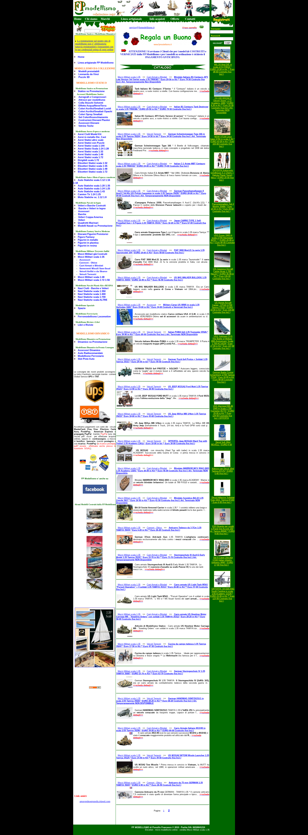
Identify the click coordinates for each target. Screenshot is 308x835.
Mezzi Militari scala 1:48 (91, 277)
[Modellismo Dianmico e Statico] (95, 493)
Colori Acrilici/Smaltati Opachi (95, 111)
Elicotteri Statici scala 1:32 (92, 163)
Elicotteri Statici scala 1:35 (92, 166)
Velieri (81, 220)
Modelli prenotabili (88, 71)
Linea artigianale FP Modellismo (96, 62)
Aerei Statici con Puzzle (91, 142)
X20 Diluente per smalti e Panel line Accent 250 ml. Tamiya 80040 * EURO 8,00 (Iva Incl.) (222, 530)
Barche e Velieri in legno (92, 208)
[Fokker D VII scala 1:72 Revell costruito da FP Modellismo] (94, 545)
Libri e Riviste (85, 324)
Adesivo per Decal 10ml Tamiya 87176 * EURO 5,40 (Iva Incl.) (223, 471)
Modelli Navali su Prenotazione (95, 225)
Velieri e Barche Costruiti (92, 205)
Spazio (82, 308)
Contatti (190, 19)
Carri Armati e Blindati (91, 265)
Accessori (83, 211)
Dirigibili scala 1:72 (88, 160)
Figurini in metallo (88, 239)
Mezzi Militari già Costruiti (92, 254)
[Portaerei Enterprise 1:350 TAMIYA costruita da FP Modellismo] (94, 518)
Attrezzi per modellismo (91, 99)
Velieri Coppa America (90, 217)
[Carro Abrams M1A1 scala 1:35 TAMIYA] (94, 556)
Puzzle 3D (84, 77)
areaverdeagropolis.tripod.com (95, 801)
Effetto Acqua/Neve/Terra (92, 105)
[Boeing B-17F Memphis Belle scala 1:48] (94, 588)
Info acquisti (157, 19)
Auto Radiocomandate (90, 353)
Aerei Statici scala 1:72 (90, 157)
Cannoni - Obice (88, 262)
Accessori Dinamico (89, 350)
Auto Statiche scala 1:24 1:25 (94, 188)
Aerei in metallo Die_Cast (92, 137)
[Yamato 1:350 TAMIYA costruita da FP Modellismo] (94, 532)
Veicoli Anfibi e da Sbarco (93, 271)
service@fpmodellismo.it (141, 27)
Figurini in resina (87, 245)
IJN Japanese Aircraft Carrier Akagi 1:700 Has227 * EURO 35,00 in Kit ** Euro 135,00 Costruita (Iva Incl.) (222, 274)
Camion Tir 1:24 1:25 (89, 194)
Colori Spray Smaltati (90, 114)
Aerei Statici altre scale (90, 140)
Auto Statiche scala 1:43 (91, 191)
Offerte (175, 19)
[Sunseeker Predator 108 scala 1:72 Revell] (94, 567)
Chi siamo (91, 19)
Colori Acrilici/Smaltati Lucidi (94, 108)
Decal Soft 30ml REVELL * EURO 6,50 (221, 443)
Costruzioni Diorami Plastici (94, 120)
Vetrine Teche (86, 125)
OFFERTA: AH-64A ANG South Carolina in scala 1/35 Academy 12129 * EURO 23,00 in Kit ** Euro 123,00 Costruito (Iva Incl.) (222, 595)
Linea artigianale (131, 19)
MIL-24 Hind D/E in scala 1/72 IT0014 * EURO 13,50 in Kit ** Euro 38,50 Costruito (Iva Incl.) (222, 69)
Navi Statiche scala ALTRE (92, 299)
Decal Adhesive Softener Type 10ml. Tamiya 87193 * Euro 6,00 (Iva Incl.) (222, 500)
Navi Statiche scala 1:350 (92, 291)
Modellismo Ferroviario (91, 356)
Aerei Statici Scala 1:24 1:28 (93, 148)
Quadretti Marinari (88, 222)
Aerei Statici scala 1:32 (90, 151)
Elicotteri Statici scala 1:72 (92, 171)
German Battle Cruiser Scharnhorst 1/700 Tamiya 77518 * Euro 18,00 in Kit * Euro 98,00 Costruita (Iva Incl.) (222, 377)
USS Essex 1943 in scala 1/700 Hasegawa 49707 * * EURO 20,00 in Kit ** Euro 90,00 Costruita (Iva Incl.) (222, 240)
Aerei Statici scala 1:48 (90, 154)
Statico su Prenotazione (91, 91)
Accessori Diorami (88, 123)
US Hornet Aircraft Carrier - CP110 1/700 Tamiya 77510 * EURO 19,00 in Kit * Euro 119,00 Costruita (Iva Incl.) (222, 307)
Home (77, 19)
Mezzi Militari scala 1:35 (91, 256)
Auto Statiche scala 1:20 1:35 (94, 185)
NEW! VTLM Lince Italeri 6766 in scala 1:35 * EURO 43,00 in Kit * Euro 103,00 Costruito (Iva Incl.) (222, 142)
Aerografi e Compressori (92, 97)
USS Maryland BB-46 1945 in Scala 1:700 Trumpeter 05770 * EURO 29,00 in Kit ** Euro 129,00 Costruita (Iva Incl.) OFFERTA (222, 412)
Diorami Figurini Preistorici (93, 234)
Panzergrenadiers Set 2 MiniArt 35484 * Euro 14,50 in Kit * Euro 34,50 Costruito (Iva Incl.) (222, 207)
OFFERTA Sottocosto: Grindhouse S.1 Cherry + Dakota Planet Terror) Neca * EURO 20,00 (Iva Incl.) (222, 175)
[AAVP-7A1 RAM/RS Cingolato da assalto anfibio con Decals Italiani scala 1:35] (94, 578)
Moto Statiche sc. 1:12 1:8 (92, 197)
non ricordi (217, 43)
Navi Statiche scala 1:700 (92, 297)
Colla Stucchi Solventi (90, 102)
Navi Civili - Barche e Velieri (93, 288)
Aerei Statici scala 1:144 (91, 145)
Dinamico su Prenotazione (92, 341)
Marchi (105, 19)
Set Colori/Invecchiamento (93, 117)
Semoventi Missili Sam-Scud (94, 268)
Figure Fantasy (86, 237)
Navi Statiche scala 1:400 (92, 294)
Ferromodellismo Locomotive (94, 316)
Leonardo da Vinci (88, 74)
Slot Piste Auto (86, 358)
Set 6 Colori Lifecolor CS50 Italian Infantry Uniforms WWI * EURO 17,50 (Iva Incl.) (222, 561)
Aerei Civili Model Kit (89, 134)
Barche (82, 214)
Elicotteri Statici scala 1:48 (92, 168)
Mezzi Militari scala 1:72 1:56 (94, 280)
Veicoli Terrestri (87, 274)
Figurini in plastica (88, 242)
